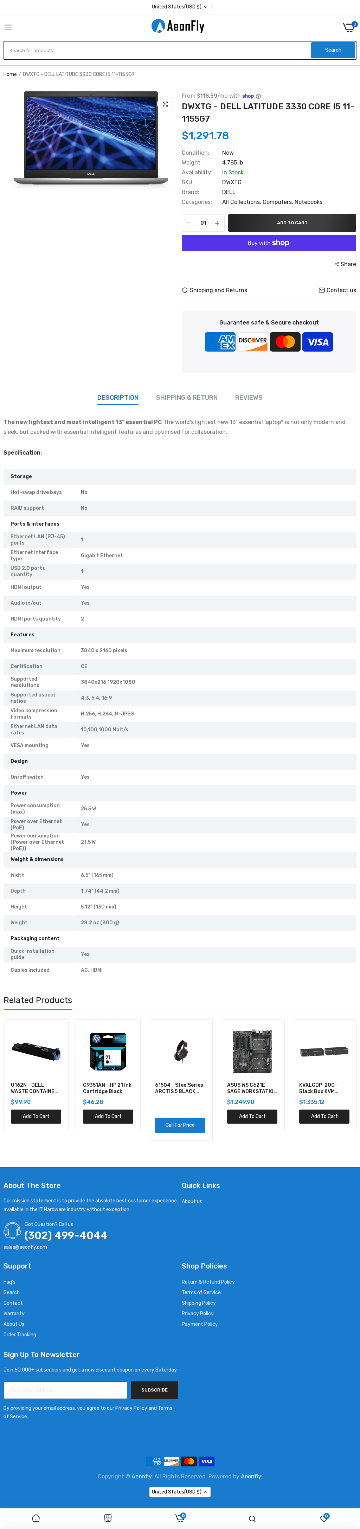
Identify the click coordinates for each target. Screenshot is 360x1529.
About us (192, 1201)
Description (118, 397)
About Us (14, 1324)
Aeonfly (141, 1476)
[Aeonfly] (178, 27)
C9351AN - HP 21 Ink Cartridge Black (35, 1088)
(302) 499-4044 (66, 1235)
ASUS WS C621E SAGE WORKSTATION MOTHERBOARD (180, 1088)
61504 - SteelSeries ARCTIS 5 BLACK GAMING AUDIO (107, 1088)
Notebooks (308, 202)
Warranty (14, 1314)
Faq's (9, 1282)
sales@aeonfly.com (25, 1247)
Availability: (197, 172)
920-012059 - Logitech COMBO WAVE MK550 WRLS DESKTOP (322, 1088)
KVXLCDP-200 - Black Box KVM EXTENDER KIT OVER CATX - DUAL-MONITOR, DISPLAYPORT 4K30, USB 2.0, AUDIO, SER (252, 1088)
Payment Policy (200, 1324)
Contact (13, 1303)
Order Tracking (20, 1335)
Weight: (192, 163)
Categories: (197, 202)
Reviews (249, 397)
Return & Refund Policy (208, 1282)
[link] (35, 1519)
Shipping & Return (187, 397)
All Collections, (242, 202)
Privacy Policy (198, 1314)
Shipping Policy (199, 1303)
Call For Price (108, 1125)
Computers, (279, 202)
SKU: (188, 182)
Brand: (190, 192)
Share (348, 264)
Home (10, 74)
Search (12, 1293)
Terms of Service (201, 1293)
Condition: (195, 153)
